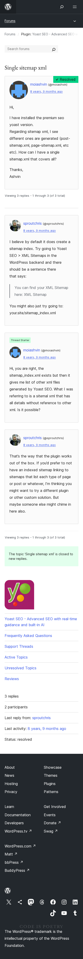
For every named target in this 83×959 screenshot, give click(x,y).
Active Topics (16, 657)
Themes (50, 775)
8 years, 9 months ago (46, 91)
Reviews (12, 678)
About (10, 767)
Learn (9, 806)
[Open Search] (61, 7)
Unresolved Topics (20, 668)
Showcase (53, 767)
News (9, 775)
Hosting (11, 783)
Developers (14, 823)
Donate (52, 823)
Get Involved (55, 806)
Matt (11, 854)
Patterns (51, 791)
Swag (51, 831)
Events (50, 815)
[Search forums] (53, 49)
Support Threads (19, 646)
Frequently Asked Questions (28, 635)
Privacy (11, 791)
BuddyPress (17, 870)
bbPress (14, 862)
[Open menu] (75, 7)
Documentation (18, 815)
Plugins (50, 783)
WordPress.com (20, 846)
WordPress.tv (18, 831)
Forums (10, 21)
